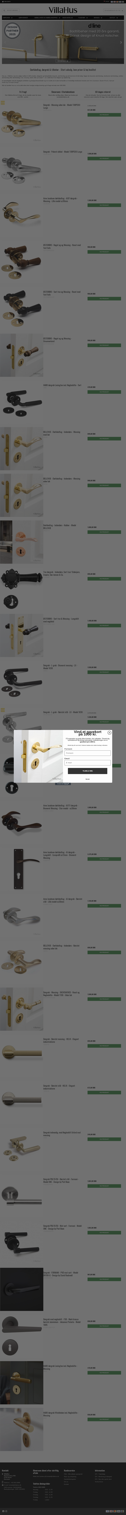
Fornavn (68, 749)
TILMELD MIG (88, 771)
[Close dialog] (109, 732)
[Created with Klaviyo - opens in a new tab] (63, 784)
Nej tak (88, 779)
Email (67, 758)
